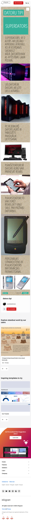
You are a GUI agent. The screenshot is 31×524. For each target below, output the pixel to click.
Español (16, 484)
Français (21, 484)
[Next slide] (6, 368)
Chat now (12, 481)
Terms (3, 509)
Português (12, 484)
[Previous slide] (2, 368)
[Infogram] (5, 3)
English (3, 484)
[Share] (4, 309)
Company (4, 473)
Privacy (9, 509)
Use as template (18, 2)
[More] (27, 9)
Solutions (4, 467)
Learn (3, 470)
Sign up (27, 3)
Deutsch (7, 484)
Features (4, 465)
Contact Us (5, 481)
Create (4, 462)
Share (6, 293)
